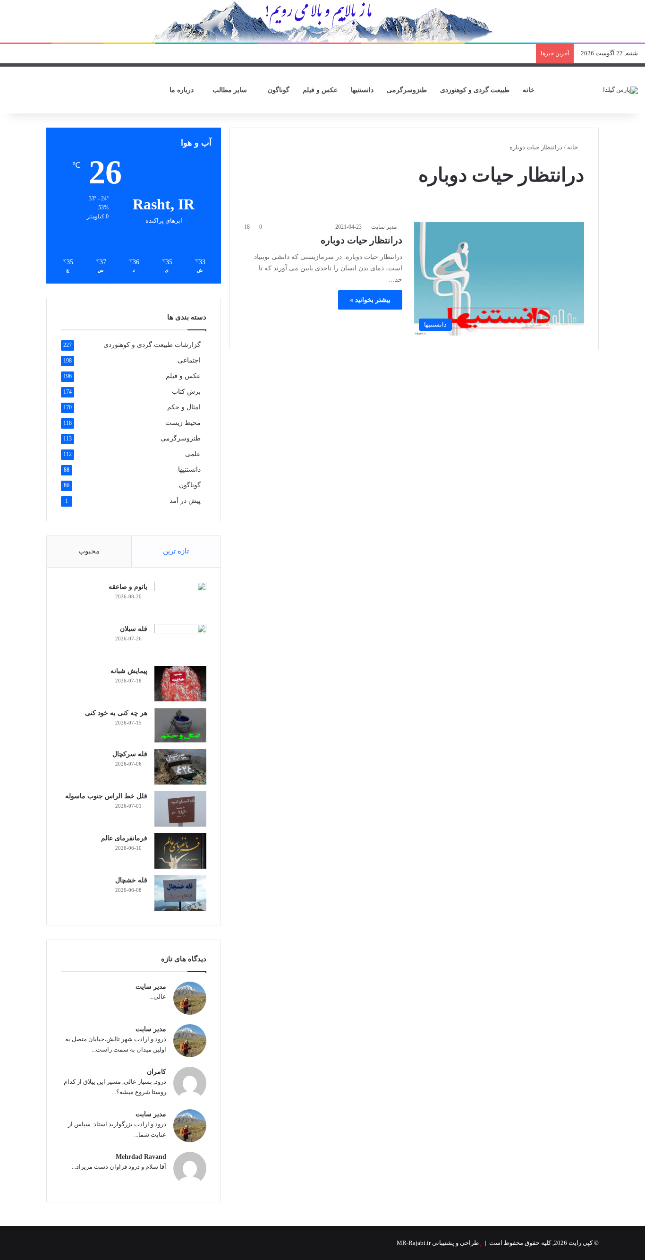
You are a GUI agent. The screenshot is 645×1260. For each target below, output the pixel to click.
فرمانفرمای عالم (124, 838)
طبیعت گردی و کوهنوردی (474, 90)
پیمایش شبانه (128, 670)
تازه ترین (176, 551)
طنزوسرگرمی (407, 90)
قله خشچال (131, 880)
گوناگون (278, 90)
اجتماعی (189, 360)
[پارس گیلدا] (620, 90)
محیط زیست (183, 422)
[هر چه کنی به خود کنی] (180, 725)
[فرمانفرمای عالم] (180, 851)
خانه (529, 90)
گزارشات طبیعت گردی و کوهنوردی (152, 344)
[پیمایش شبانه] (180, 683)
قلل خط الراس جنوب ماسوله (106, 796)
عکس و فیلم (320, 90)
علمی (193, 453)
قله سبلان (133, 628)
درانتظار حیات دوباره (361, 240)
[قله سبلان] (180, 641)
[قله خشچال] (180, 893)
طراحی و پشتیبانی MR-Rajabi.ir (438, 1242)
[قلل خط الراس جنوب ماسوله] (180, 809)
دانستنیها (362, 90)
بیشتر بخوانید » (370, 299)
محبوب (89, 551)
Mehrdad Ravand (141, 1156)
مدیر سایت (384, 227)
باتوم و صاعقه (128, 586)
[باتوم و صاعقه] (180, 599)
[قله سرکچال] (180, 767)
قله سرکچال (129, 754)
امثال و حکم (184, 407)
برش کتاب (186, 391)
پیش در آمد (185, 500)
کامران (156, 1071)
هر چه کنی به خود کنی (116, 712)
